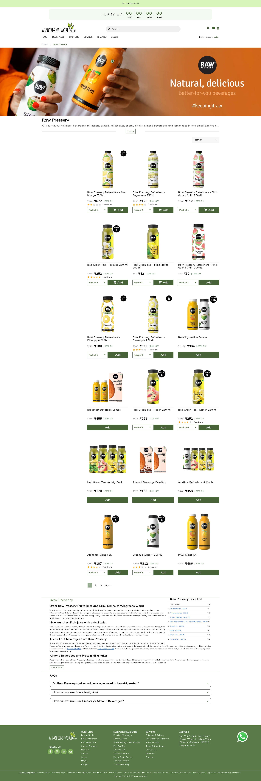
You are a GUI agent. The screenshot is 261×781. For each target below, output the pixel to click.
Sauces (84, 753)
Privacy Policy (152, 742)
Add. (216, 37)
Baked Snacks (90, 772)
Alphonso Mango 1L (99, 554)
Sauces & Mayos (89, 746)
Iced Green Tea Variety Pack (104, 482)
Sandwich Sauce (43, 772)
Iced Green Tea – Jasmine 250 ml (107, 264)
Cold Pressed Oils (75, 772)
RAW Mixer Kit (187, 554)
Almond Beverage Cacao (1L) (180, 617)
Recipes (85, 764)
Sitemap (150, 757)
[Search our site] (109, 29)
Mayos (84, 761)
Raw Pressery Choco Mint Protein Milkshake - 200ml (188, 622)
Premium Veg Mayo (123, 735)
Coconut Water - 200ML (147, 554)
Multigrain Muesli (233, 772)
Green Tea (102, 772)
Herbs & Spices (115, 772)
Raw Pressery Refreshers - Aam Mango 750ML (106, 194)
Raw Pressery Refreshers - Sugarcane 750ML (149, 194)
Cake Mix (147, 772)
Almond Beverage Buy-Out (149, 482)
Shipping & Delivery (155, 735)
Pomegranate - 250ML (178, 639)
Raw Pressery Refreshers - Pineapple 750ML (149, 339)
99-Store (85, 750)
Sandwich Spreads (161, 772)
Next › (108, 585)
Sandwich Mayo (58, 772)
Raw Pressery (60, 44)
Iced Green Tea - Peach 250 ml (152, 409)
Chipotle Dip (119, 750)
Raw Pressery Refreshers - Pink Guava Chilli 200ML (197, 266)
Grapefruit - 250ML (177, 626)
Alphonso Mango (106, 649)
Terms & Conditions (155, 746)
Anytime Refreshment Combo (196, 482)
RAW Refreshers (89, 739)
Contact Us (151, 750)
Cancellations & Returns (157, 739)
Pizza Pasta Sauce (123, 757)
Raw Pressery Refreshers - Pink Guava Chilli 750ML (197, 194)
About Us (150, 753)
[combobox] (139, 29)
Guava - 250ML (175, 630)
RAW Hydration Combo (192, 337)
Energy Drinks (87, 735)
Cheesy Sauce (120, 739)
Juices (84, 757)
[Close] (176, 29)
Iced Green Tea (88, 742)
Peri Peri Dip (119, 746)
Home (45, 44)
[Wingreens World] (59, 26)
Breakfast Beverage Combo (104, 409)
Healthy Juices (199, 772)
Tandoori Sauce (121, 753)
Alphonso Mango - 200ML (179, 613)
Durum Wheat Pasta (133, 772)
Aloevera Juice (184, 772)
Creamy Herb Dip (122, 764)
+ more (130, 131)
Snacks (174, 772)
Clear (171, 29)
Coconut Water (74, 649)
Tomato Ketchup (121, 761)
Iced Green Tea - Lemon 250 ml (197, 409)
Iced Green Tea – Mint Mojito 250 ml (150, 266)
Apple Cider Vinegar (216, 772)
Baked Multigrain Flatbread (127, 742)
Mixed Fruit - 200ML (177, 635)
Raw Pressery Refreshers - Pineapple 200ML (103, 339)
